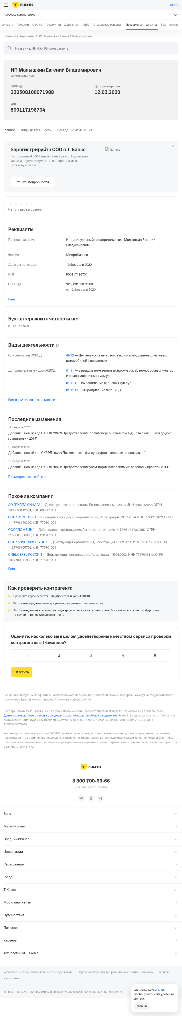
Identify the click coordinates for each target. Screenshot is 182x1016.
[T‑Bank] (23, 5)
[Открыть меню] (6, 5)
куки (160, 990)
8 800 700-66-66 (91, 781)
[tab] (10, 130)
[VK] (81, 798)
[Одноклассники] (91, 798)
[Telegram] (100, 798)
